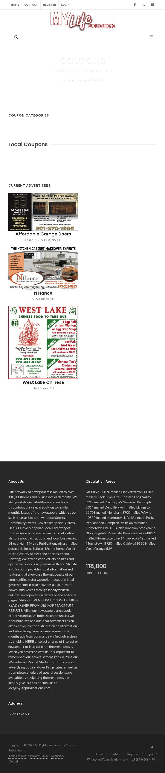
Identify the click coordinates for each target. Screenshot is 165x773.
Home (15, 4)
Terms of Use (17, 756)
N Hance (43, 293)
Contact (31, 4)
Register (49, 4)
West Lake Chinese (43, 382)
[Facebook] (134, 4)
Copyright (16, 761)
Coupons (81, 80)
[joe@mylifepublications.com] (152, 4)
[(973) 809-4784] (143, 4)
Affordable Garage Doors (43, 234)
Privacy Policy (39, 756)
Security (57, 756)
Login (65, 4)
